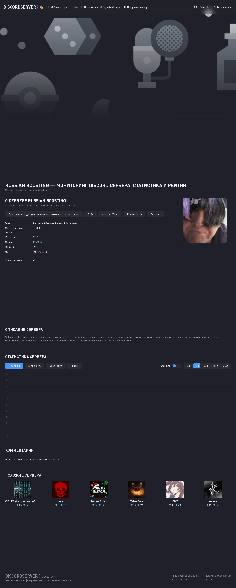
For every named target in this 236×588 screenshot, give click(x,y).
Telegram (210, 579)
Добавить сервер (60, 7)
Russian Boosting (37, 189)
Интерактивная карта (138, 7)
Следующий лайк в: (15, 227)
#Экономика (71, 223)
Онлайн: (9, 241)
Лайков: (9, 232)
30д (197, 365)
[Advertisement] (118, 144)
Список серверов (14, 189)
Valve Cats (136, 501)
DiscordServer (23, 6)
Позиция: (10, 237)
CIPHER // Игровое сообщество (22, 501)
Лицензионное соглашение (186, 575)
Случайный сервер (112, 7)
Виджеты (156, 214)
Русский (42, 251)
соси (61, 501)
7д (188, 365)
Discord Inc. (67, 580)
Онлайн (75, 365)
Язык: (8, 251)
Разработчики (179, 579)
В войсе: (10, 246)
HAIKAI (175, 501)
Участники (14, 365)
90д (206, 365)
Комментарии (134, 214)
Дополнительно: (14, 259)
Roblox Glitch (99, 501)
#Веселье (49, 223)
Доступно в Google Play (218, 575)
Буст (76, 7)
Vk (34, 259)
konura (213, 501)
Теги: (7, 223)
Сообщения (55, 365)
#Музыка (38, 223)
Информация (91, 7)
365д (225, 365)
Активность (34, 365)
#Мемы (59, 223)
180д (215, 365)
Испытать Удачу (110, 214)
